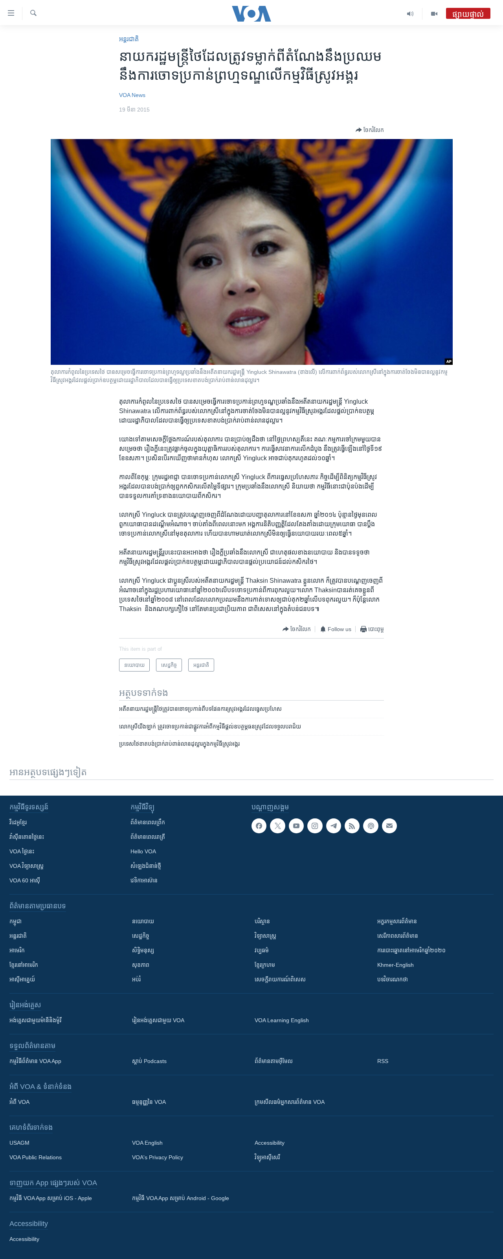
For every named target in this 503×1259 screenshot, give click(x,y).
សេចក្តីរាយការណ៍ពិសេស (280, 979)
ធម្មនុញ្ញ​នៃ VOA (149, 1102)
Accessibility (270, 1143)
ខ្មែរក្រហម (265, 965)
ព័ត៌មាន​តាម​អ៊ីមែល (274, 1061)
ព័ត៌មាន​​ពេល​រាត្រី (147, 837)
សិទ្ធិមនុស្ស (143, 950)
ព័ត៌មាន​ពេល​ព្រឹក (147, 822)
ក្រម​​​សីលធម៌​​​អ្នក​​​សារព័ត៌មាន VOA (290, 1102)
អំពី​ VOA (19, 1102)
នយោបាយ (143, 921)
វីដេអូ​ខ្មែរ (18, 822)
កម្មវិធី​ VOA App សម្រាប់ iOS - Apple (50, 1198)
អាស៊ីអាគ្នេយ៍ (22, 979)
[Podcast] (370, 825)
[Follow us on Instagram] (314, 825)
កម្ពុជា (15, 921)
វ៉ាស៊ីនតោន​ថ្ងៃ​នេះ (26, 837)
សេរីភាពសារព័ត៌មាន (397, 936)
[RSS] (352, 825)
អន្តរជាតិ (129, 39)
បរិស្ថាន (262, 921)
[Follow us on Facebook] (259, 825)
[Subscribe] (389, 825)
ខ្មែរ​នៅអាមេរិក (23, 965)
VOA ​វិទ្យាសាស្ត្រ (26, 866)
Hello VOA (143, 851)
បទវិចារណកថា (392, 979)
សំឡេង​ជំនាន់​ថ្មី (145, 866)
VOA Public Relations (35, 1157)
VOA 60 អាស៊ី (24, 880)
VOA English (147, 1143)
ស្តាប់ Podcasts (149, 1061)
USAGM (19, 1143)
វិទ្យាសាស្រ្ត (265, 936)
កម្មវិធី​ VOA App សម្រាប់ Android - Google (180, 1198)
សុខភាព (140, 965)
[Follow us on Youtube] (296, 825)
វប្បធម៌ (262, 950)
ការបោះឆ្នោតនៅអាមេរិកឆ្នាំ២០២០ (411, 950)
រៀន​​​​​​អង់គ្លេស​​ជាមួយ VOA (158, 1020)
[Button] (370, 130)
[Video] (434, 14)
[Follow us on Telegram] (333, 825)
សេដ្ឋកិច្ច (140, 936)
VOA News (132, 95)
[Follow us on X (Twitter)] (277, 825)
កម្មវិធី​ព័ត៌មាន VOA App (35, 1061)
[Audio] (410, 14)
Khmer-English (395, 965)
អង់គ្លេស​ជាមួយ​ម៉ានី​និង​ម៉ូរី (35, 1020)
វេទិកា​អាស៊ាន (144, 880)
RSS (382, 1061)
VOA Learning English (282, 1020)
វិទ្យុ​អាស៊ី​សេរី (267, 1157)
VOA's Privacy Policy (157, 1157)
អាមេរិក (17, 950)
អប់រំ (136, 979)
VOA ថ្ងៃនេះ (21, 851)
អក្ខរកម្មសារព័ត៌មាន (397, 921)
